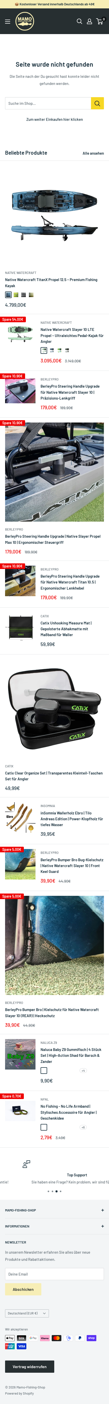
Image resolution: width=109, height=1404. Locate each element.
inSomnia (48, 806)
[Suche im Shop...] (97, 103)
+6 (83, 1127)
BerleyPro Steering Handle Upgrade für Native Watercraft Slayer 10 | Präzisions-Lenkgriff (70, 392)
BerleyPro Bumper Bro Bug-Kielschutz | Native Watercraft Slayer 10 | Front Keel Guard (72, 865)
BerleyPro (50, 379)
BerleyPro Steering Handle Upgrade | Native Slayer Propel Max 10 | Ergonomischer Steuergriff (53, 539)
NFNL (45, 1099)
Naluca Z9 (49, 1043)
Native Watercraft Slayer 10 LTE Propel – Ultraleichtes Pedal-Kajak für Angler (72, 335)
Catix (45, 616)
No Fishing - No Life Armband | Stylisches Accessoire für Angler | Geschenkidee (69, 1112)
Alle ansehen (93, 153)
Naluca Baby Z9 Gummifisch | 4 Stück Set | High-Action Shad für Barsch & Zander (71, 1055)
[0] (100, 21)
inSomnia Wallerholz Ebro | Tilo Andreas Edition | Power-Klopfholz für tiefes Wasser (72, 819)
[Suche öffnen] (79, 21)
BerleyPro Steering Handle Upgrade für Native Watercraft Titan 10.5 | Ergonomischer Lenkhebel (70, 582)
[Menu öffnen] (7, 22)
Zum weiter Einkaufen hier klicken (54, 119)
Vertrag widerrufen (30, 1366)
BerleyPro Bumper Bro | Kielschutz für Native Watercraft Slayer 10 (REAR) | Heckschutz (52, 1012)
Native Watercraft (20, 273)
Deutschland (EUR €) (23, 1313)
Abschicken (23, 1289)
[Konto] (89, 21)
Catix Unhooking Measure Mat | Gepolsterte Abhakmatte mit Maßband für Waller (66, 629)
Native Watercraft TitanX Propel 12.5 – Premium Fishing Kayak (51, 282)
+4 (83, 1070)
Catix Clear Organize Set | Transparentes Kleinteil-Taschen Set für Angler (54, 776)
